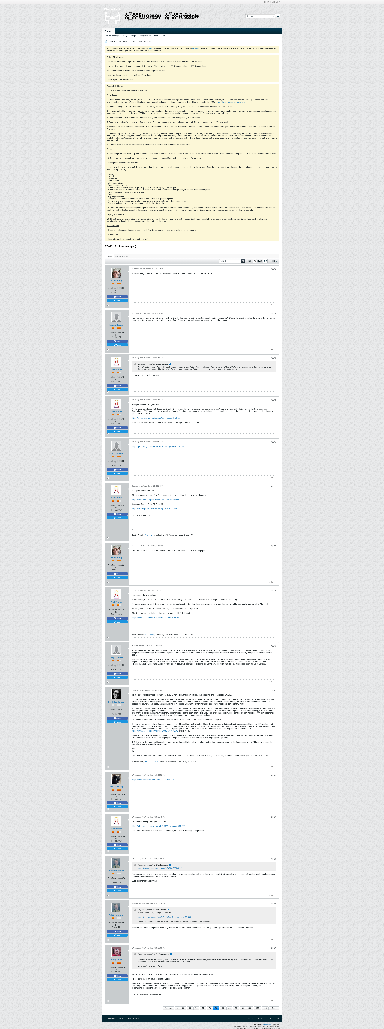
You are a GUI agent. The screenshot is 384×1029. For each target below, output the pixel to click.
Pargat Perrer (116, 657)
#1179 (273, 646)
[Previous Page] (264, 261)
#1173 (273, 358)
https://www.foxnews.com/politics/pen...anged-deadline (156, 418)
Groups (133, 36)
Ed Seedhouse (116, 870)
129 (249, 1008)
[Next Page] (266, 261)
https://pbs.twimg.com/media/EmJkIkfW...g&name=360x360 (158, 446)
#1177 (273, 546)
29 (183, 1008)
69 (190, 1008)
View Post (170, 364)
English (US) (133, 1018)
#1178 (273, 591)
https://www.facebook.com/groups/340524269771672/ (155, 731)
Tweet (118, 300)
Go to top (274, 1018)
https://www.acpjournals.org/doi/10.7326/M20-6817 (154, 780)
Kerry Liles (116, 959)
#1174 (273, 400)
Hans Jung (116, 280)
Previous (168, 1008)
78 (210, 1008)
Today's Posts (145, 36)
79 (216, 1008)
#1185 (273, 948)
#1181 (273, 775)
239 (265, 1008)
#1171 (273, 269)
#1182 (273, 817)
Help (250, 1018)
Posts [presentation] (109, 256)
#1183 (273, 859)
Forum (112, 41)
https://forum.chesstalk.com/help (230, 102)
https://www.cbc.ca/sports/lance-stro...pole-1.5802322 (155, 500)
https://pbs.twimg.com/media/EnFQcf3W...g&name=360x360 (158, 826)
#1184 (273, 904)
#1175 (273, 442)
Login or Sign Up (271, 2)
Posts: (113, 292)
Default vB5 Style (114, 1018)
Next (274, 1008)
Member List (159, 36)
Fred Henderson (116, 702)
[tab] (109, 256)
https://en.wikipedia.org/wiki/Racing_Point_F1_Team (154, 509)
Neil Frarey (116, 369)
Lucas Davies (116, 325)
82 (236, 1008)
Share (118, 297)
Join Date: (112, 288)
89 (243, 1008)
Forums (108, 31)
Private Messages (112, 36)
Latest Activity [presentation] (123, 256)
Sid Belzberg (116, 786)
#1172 (273, 313)
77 (203, 1008)
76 (196, 1008)
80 (223, 1008)
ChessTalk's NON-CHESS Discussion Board (134, 41)
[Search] (277, 16)
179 (257, 1008)
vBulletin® (267, 1024)
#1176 (273, 486)
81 (229, 1008)
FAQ (125, 36)
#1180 (273, 690)
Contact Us (261, 1018)
